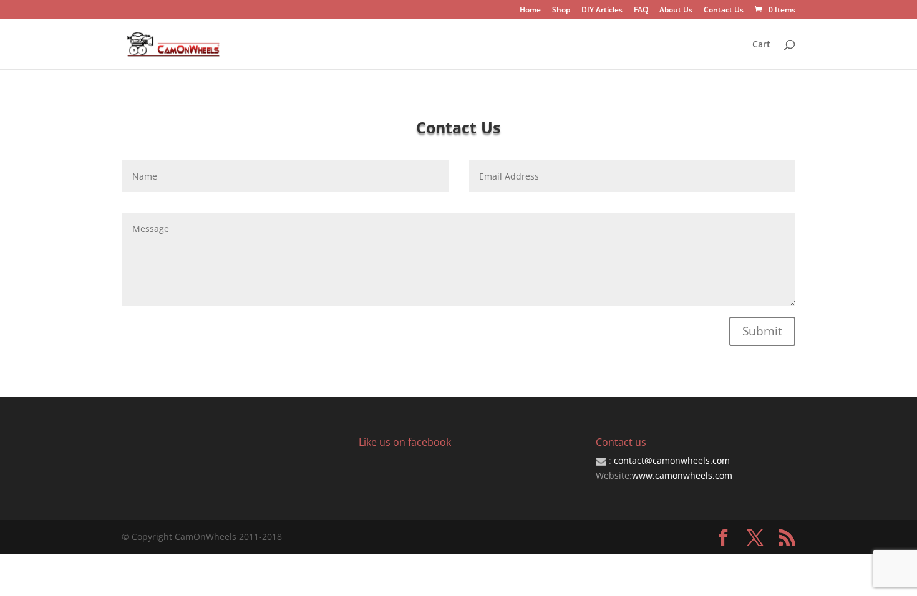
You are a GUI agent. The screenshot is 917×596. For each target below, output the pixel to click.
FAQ (641, 10)
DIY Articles (602, 10)
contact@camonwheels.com (672, 460)
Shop (561, 10)
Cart (761, 45)
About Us (675, 10)
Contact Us (724, 10)
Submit (762, 331)
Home (530, 10)
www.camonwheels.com (682, 475)
